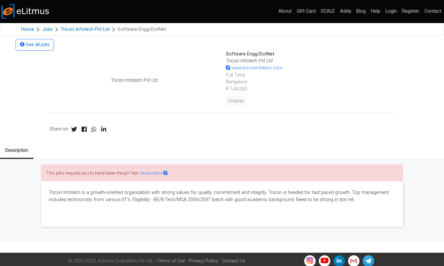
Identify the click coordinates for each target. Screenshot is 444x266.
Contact (432, 11)
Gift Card (306, 11)
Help (375, 11)
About (285, 11)
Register (410, 11)
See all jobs (37, 44)
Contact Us (233, 261)
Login (391, 11)
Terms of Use (171, 261)
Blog (361, 11)
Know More (151, 172)
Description (16, 150)
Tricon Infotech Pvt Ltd (85, 29)
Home (27, 29)
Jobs (47, 29)
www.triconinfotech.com (256, 68)
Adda (345, 11)
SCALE (328, 11)
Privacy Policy (203, 261)
